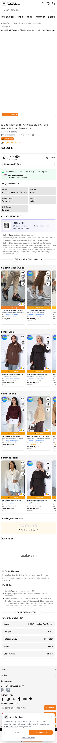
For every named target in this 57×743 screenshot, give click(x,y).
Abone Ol (50, 708)
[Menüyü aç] (4, 3)
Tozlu (11, 235)
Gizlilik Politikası (10, 727)
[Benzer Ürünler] (23, 278)
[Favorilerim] (48, 3)
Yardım (4, 675)
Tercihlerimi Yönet (28, 737)
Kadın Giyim (17, 23)
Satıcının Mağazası (14, 164)
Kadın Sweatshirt (33, 23)
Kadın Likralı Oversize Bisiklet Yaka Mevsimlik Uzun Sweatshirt (28, 30)
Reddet (16, 732)
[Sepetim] (53, 3)
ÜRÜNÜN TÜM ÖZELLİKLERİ (27, 259)
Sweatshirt (5, 27)
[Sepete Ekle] (23, 284)
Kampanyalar (6, 681)
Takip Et (52, 158)
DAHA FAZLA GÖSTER (27, 612)
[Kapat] (51, 716)
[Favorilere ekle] (23, 273)
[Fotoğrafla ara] (52, 10)
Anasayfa (5, 23)
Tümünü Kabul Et (41, 732)
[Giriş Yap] (42, 3)
